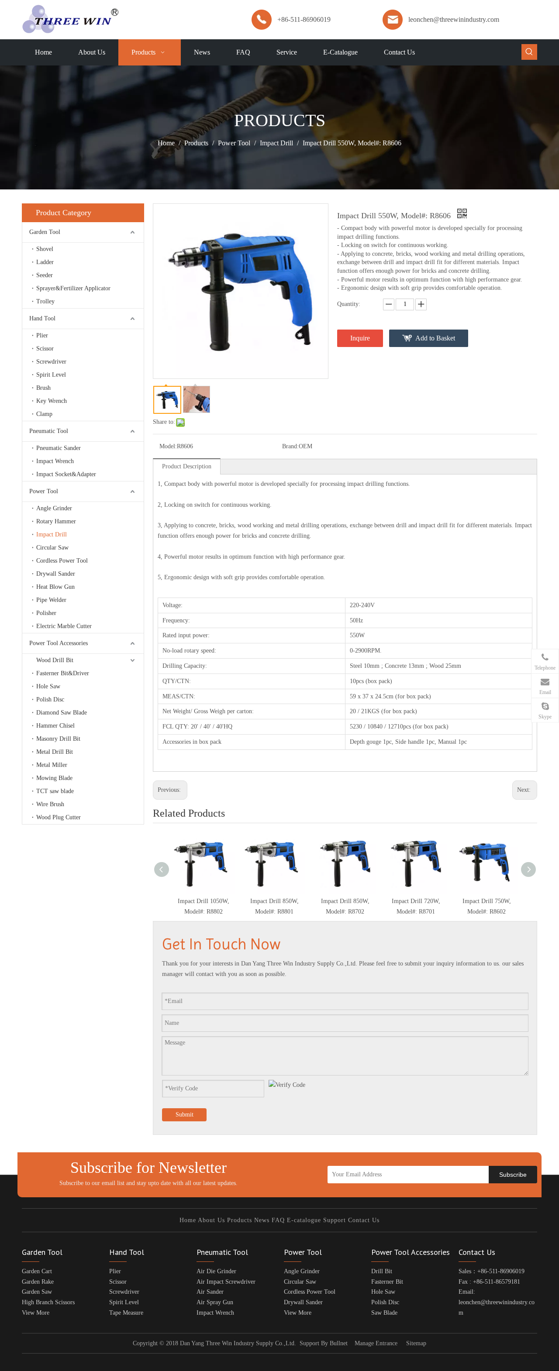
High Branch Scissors (48, 1302)
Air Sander (210, 1292)
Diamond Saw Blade (61, 712)
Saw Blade (384, 1312)
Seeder (44, 275)
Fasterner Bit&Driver (62, 673)
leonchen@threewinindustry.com (453, 19)
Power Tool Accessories (58, 643)
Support (334, 1220)
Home (187, 1220)
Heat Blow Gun (55, 587)
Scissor (45, 348)
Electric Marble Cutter (64, 626)
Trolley (45, 301)
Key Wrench (51, 401)
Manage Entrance (376, 1343)
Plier (42, 335)
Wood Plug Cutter (58, 817)
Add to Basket (435, 338)
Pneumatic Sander (58, 448)
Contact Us (364, 1220)
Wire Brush (50, 804)
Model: (168, 446)
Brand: (290, 446)
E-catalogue (304, 1220)
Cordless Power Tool (62, 560)
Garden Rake (38, 1281)
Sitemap (416, 1343)
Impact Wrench (55, 461)
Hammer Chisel (55, 725)
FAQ (278, 1220)
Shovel (44, 249)
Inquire (360, 338)
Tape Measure (126, 1312)
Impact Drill (51, 534)
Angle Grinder (54, 508)
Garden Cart (37, 1271)
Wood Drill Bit (54, 660)
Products (239, 1220)
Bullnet (339, 1343)
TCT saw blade (55, 791)
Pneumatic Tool (48, 431)
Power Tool (43, 491)
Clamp (44, 414)
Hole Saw (48, 686)
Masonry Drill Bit (58, 738)
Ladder (45, 262)
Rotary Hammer (56, 521)
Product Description (186, 466)
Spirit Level (51, 374)
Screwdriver (51, 361)
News (261, 1220)
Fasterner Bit (387, 1281)
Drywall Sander (55, 573)
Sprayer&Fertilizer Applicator (73, 288)
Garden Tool (44, 232)
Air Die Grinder (216, 1271)
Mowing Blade (54, 778)
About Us (211, 1220)
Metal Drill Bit (54, 752)
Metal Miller (51, 765)
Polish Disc (50, 699)
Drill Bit (381, 1271)
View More (35, 1312)
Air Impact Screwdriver (226, 1281)
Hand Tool (42, 318)
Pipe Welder (51, 600)
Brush (43, 388)
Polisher (46, 613)
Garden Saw (37, 1292)
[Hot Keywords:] (529, 52)
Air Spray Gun (215, 1302)
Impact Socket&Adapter (66, 474)
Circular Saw (52, 547)
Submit (184, 1114)
